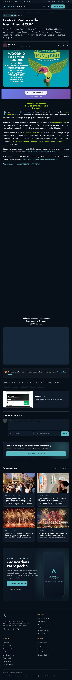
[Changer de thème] (48, 6)
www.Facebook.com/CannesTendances (42, 159)
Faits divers (41, 621)
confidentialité (44, 676)
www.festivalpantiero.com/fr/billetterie (41, 152)
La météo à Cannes (9, 655)
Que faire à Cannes (9, 646)
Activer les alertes (14, 589)
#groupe (48, 382)
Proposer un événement (10, 649)
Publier (64, 433)
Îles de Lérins (7, 661)
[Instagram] (4, 630)
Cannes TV (41, 627)
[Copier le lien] (67, 45)
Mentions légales (43, 655)
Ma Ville (40, 624)
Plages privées (7, 658)
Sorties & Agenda (16, 12)
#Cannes (13, 382)
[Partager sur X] (63, 45)
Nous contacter (42, 643)
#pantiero (24, 386)
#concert (21, 382)
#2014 (6, 382)
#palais (15, 386)
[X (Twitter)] (18, 630)
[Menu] (67, 6)
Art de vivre (41, 633)
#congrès (30, 382)
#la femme (57, 382)
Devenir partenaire (43, 649)
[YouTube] (9, 630)
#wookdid (40, 386)
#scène (32, 386)
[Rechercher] (44, 6)
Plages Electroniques (22, 112)
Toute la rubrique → (62, 468)
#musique (7, 386)
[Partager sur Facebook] (59, 45)
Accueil (5, 12)
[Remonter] (68, 677)
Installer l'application (18, 583)
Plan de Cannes (8, 664)
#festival (39, 382)
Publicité (40, 652)
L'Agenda (6, 643)
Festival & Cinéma (43, 618)
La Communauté (8, 652)
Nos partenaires (43, 646)
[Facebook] (13, 630)
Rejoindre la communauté (36, 454)
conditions (54, 676)
